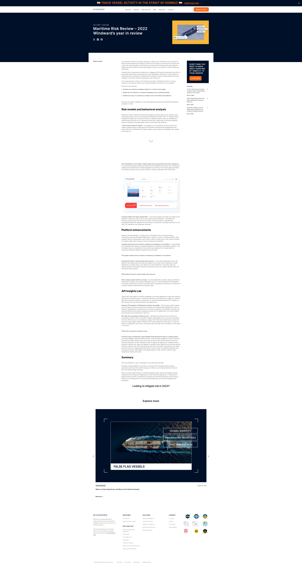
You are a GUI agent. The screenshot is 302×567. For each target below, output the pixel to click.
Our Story (171, 518)
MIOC (155, 9)
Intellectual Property (128, 543)
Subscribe (197, 78)
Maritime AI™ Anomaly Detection (131, 545)
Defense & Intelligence (148, 524)
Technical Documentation (129, 548)
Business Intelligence (148, 518)
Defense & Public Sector (129, 521)
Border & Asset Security (149, 527)
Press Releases (173, 527)
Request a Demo (201, 9)
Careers (171, 521)
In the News (172, 524)
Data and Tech (146, 9)
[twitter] (200, 562)
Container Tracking (148, 521)
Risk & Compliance (147, 530)
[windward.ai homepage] (99, 9)
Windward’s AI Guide (146, 562)
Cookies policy (136, 562)
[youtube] (203, 562)
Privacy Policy (128, 562)
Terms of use (119, 562)
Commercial (126, 518)
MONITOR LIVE (192, 3)
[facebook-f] (207, 562)
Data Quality (126, 534)
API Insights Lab (127, 537)
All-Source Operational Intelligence (129, 530)
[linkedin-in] (196, 562)
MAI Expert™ (126, 540)
